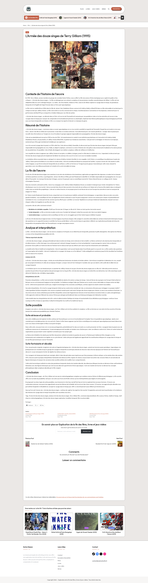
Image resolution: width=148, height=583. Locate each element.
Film (27, 32)
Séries (59, 569)
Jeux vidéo (61, 566)
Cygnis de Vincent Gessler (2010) (54, 17)
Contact (60, 555)
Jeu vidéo (111, 528)
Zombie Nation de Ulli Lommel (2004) (67, 413)
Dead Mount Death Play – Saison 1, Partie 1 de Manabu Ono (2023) (36, 533)
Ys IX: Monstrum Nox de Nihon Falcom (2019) (81, 17)
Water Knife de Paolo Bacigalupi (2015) (61, 533)
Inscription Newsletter (64, 558)
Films (59, 560)
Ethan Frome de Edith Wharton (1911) (109, 17)
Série (36, 528)
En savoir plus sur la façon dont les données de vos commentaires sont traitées (79, 497)
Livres (59, 563)
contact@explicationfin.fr (99, 561)
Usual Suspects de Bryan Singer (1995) (35, 413)
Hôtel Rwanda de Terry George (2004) (98, 413)
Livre (61, 528)
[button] (116, 8)
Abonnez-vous (87, 431)
